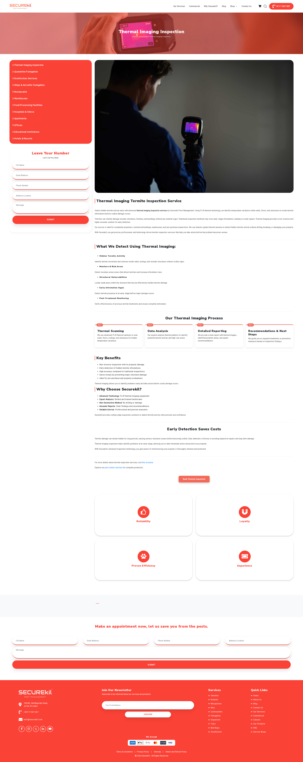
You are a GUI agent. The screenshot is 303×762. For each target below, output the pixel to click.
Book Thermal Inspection (194, 479)
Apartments (20, 118)
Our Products (259, 724)
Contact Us (246, 6)
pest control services (114, 467)
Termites (215, 695)
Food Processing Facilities (28, 105)
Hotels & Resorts (23, 138)
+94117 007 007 (31, 712)
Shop (232, 6)
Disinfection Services (25, 78)
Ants (213, 708)
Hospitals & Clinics (24, 112)
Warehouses (21, 98)
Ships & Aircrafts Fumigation (29, 85)
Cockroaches (216, 712)
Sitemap (157, 752)
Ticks (213, 724)
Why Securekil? (211, 6)
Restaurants (20, 92)
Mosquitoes (216, 704)
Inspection (215, 720)
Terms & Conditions (124, 752)
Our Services (179, 6)
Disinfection (216, 732)
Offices (18, 125)
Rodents (214, 699)
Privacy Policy (143, 752)
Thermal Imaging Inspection (29, 65)
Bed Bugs (215, 728)
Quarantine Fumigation (26, 72)
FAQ (255, 728)
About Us (257, 699)
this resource (147, 462)
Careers (256, 720)
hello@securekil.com (33, 719)
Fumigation (216, 716)
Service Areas (259, 732)
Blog (224, 6)
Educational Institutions (26, 132)
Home (134, 36)
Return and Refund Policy (176, 752)
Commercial (194, 6)
